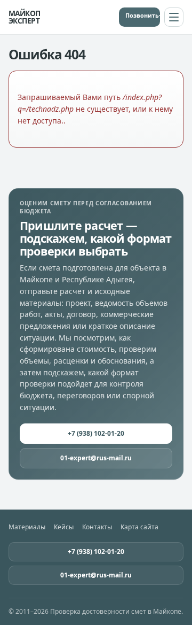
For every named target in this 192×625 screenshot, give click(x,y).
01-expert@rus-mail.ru (96, 457)
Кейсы (64, 527)
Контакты (97, 527)
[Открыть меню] (173, 17)
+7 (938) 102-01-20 (159, 15)
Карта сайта (139, 527)
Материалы (27, 527)
